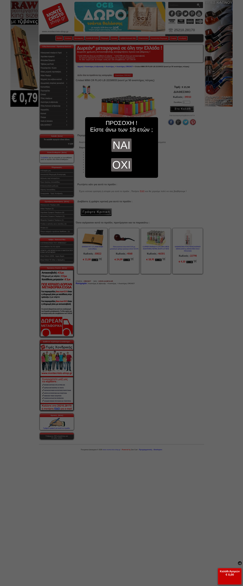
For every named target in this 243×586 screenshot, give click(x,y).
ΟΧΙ (121, 165)
